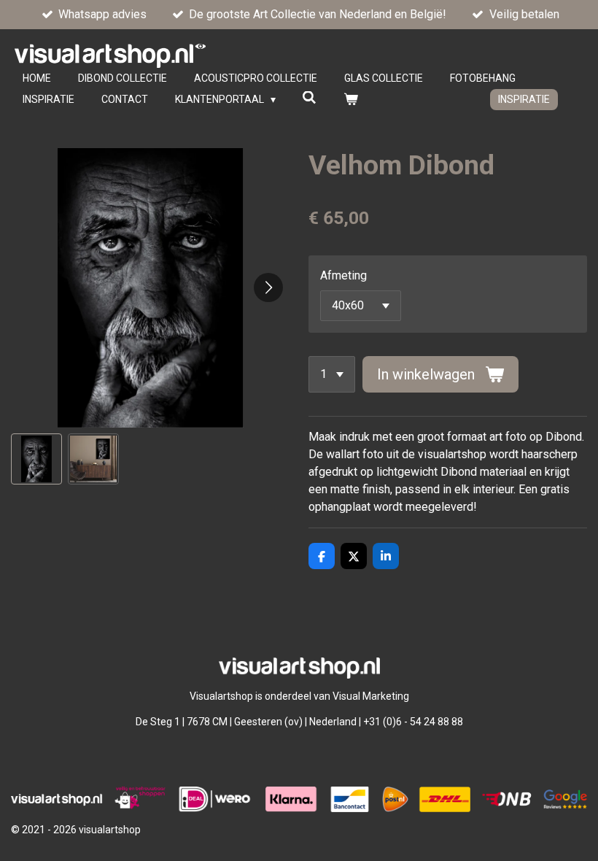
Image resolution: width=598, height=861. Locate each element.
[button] (36, 458)
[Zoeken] (310, 98)
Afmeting (343, 275)
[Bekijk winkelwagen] (350, 99)
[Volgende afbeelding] (268, 287)
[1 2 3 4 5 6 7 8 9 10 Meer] (331, 374)
